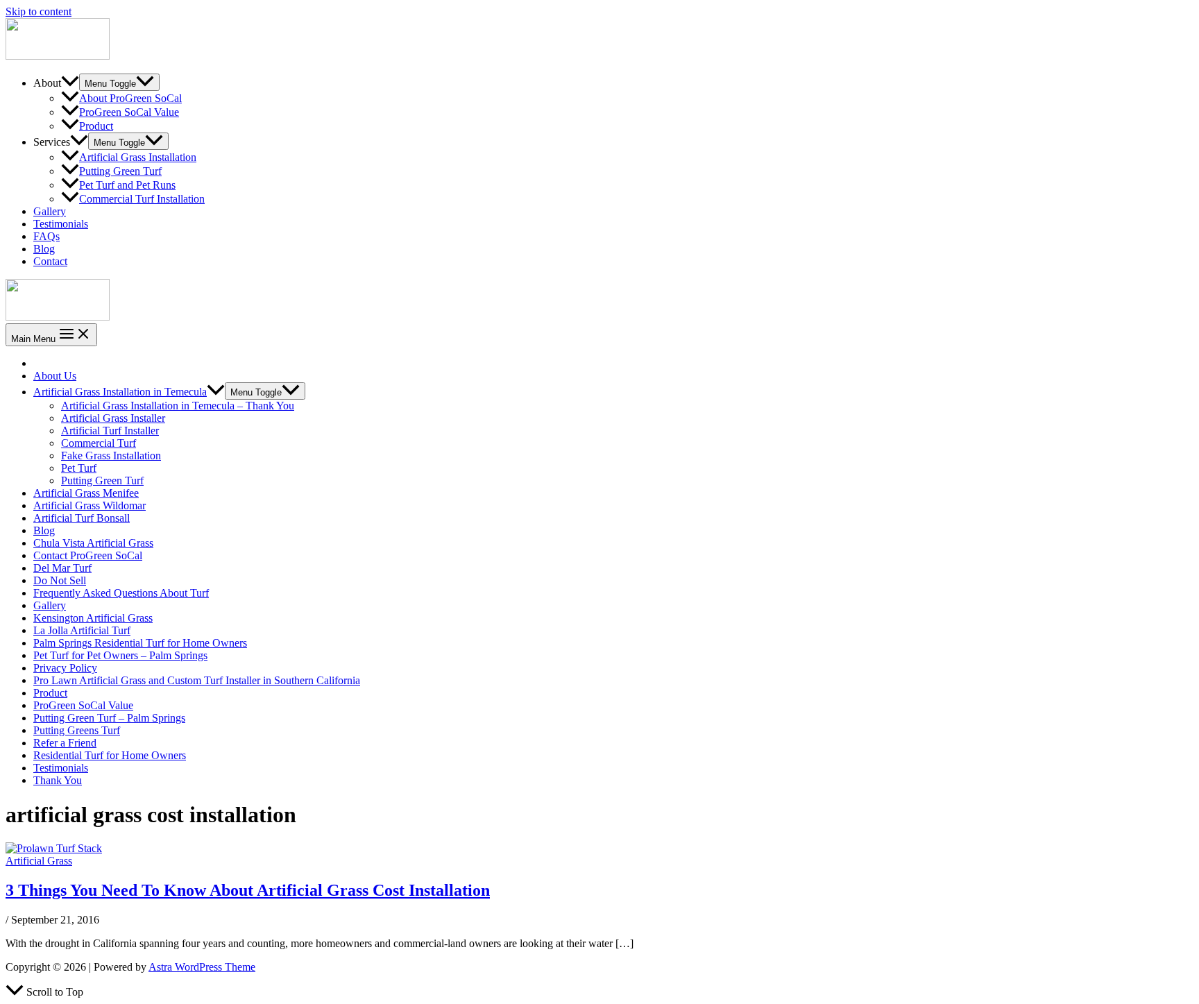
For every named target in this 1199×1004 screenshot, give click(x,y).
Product (96, 126)
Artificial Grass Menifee (86, 493)
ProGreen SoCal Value (129, 112)
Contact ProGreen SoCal (87, 555)
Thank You (57, 780)
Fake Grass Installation (111, 455)
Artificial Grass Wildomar (89, 505)
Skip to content (38, 11)
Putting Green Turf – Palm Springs (109, 718)
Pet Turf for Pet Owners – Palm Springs (120, 655)
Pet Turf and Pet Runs (127, 185)
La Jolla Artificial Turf (81, 630)
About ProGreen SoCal (130, 98)
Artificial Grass (39, 861)
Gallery (49, 211)
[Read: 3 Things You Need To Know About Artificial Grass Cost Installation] (54, 848)
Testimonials (60, 224)
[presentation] (216, 392)
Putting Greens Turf (76, 730)
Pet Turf (78, 468)
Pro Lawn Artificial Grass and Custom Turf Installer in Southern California (196, 680)
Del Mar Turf (62, 568)
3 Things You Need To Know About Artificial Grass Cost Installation (248, 890)
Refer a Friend (64, 743)
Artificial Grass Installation (137, 157)
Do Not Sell (59, 580)
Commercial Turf (98, 443)
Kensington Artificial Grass (93, 618)
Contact (50, 261)
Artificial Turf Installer (110, 430)
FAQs (46, 236)
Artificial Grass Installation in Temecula (120, 392)
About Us (54, 376)
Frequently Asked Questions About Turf (121, 593)
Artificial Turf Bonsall (81, 518)
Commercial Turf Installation (142, 199)
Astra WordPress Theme (201, 967)
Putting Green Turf (120, 171)
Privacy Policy (65, 668)
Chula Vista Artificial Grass (93, 543)
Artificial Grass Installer (113, 418)
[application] (70, 83)
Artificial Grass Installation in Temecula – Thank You (177, 405)
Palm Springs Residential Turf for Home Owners (140, 643)
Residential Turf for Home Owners (109, 755)
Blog (44, 249)
